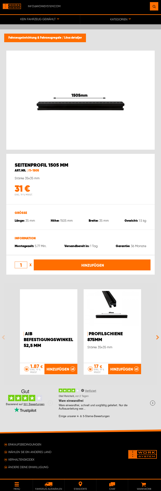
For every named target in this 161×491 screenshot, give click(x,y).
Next (157, 337)
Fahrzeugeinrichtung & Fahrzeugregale (35, 37)
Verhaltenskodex (21, 459)
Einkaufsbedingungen (24, 444)
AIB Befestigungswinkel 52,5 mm (48, 340)
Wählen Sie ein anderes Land (29, 452)
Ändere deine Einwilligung (28, 467)
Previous (4, 337)
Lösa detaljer (73, 37)
